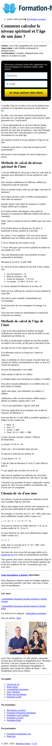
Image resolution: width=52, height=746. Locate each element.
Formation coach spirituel (18, 715)
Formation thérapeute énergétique (21, 713)
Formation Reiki (14, 720)
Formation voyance (15, 718)
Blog (19, 618)
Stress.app (11, 736)
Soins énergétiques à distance (14, 575)
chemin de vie (7, 555)
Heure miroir (12, 687)
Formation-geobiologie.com (19, 734)
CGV (34, 743)
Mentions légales (23, 743)
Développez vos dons (36, 19)
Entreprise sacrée (14, 697)
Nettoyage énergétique (16, 694)
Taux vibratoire (13, 692)
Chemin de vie (13, 684)
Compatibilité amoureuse (17, 689)
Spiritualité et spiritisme (36, 613)
